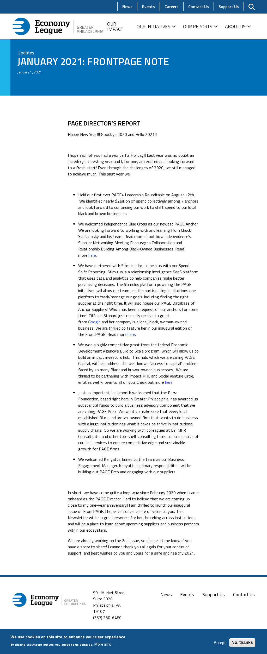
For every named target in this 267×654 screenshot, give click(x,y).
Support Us (213, 594)
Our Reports (197, 26)
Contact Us (244, 594)
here (92, 255)
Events (187, 594)
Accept (220, 642)
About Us (235, 26)
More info (102, 644)
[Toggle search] (251, 7)
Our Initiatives (153, 26)
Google (94, 322)
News (166, 594)
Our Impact (115, 26)
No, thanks (242, 642)
